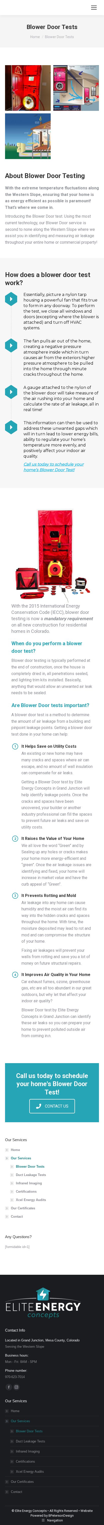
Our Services (21, 1158)
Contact (17, 1216)
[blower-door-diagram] (76, 88)
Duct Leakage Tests (31, 1175)
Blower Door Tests (30, 1166)
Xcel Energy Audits (31, 1200)
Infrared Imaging (29, 1183)
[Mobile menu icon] (94, 8)
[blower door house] (28, 136)
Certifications (26, 1191)
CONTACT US (56, 1106)
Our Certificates (23, 1208)
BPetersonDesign (61, 1515)
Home (15, 1150)
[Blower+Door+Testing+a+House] (28, 88)
